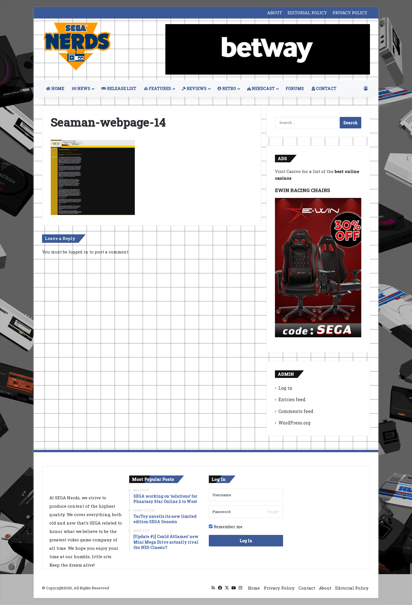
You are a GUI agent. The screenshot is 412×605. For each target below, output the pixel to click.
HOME (57, 88)
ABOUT (274, 12)
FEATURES (159, 88)
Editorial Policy (352, 588)
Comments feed (295, 411)
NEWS (83, 88)
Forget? (273, 511)
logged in (78, 252)
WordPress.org (294, 423)
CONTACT (325, 88)
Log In (246, 540)
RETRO (228, 88)
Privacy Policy (279, 588)
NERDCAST (263, 88)
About (325, 588)
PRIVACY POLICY (349, 12)
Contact (306, 588)
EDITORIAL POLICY (307, 12)
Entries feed (291, 399)
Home (254, 588)
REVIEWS (196, 88)
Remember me (227, 526)
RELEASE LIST (121, 88)
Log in (285, 388)
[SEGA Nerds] (77, 46)
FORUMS (295, 88)
